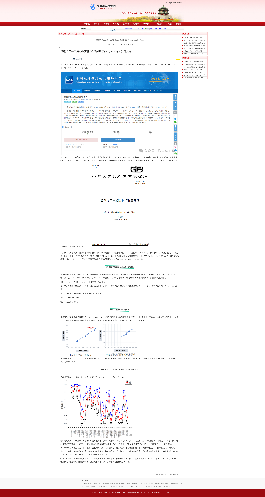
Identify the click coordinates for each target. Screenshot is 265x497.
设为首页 (167, 3)
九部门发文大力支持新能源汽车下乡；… (195, 78)
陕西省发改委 (105, 483)
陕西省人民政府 (87, 483)
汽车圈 (178, 24)
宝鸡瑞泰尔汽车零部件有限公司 (144, 486)
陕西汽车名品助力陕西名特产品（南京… (195, 54)
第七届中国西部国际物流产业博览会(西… (195, 43)
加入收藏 (173, 3)
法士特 (140, 483)
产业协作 (146, 24)
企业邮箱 (179, 3)
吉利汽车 (150, 483)
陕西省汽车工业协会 (124, 483)
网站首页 (87, 24)
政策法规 (106, 24)
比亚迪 (145, 483)
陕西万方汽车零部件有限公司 (94, 486)
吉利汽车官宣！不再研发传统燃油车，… (195, 61)
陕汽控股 (134, 483)
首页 (68, 34)
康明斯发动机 (164, 483)
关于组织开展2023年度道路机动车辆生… (195, 37)
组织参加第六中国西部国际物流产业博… (195, 45)
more (205, 34)
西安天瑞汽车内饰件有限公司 (162, 486)
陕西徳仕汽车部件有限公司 (110, 486)
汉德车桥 (157, 483)
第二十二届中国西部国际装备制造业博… (195, 40)
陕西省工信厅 (96, 483)
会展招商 (126, 24)
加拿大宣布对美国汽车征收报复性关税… (195, 67)
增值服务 (160, 24)
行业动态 (116, 24)
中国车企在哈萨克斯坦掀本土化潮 (193, 69)
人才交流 (169, 24)
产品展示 (136, 24)
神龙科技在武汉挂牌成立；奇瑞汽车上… (195, 72)
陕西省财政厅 (114, 483)
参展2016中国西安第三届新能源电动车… (195, 51)
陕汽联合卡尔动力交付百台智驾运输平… (195, 75)
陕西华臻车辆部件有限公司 (126, 486)
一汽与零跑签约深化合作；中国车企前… (195, 64)
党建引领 (96, 24)
